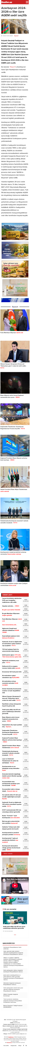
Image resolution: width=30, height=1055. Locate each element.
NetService (9, 1042)
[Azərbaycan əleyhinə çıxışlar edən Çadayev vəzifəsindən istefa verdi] (15, 571)
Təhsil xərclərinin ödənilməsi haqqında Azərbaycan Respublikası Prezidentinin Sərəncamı (12, 1001)
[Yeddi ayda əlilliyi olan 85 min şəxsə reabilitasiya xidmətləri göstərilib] (15, 917)
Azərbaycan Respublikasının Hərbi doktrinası (12, 948)
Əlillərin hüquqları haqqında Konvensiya (10, 995)
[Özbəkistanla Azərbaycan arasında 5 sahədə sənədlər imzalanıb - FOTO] (15, 508)
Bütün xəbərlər (8, 853)
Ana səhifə (6, 1045)
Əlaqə (19, 1045)
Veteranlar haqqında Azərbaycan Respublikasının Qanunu (12, 983)
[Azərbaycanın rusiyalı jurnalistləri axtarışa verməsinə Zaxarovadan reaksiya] (15, 539)
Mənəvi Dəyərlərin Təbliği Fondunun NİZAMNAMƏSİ (12, 1006)
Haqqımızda (13, 1045)
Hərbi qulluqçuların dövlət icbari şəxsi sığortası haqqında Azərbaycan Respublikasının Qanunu (13, 989)
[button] (25, 923)
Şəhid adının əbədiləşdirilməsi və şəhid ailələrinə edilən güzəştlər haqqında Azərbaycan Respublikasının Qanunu (13, 977)
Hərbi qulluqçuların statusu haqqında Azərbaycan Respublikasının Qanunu (13, 971)
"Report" (13, 67)
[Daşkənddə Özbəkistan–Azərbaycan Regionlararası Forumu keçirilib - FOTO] (15, 414)
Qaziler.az (11, 1037)
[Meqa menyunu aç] (27, 2)
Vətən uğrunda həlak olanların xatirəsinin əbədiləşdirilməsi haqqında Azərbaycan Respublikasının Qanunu (13, 953)
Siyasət (16, 35)
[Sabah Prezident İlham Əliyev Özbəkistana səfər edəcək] (15, 477)
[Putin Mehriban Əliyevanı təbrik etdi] (15, 320)
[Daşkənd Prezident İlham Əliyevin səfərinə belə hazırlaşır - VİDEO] (15, 445)
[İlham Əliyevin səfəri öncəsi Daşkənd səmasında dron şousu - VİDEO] (15, 383)
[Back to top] (25, 1050)
